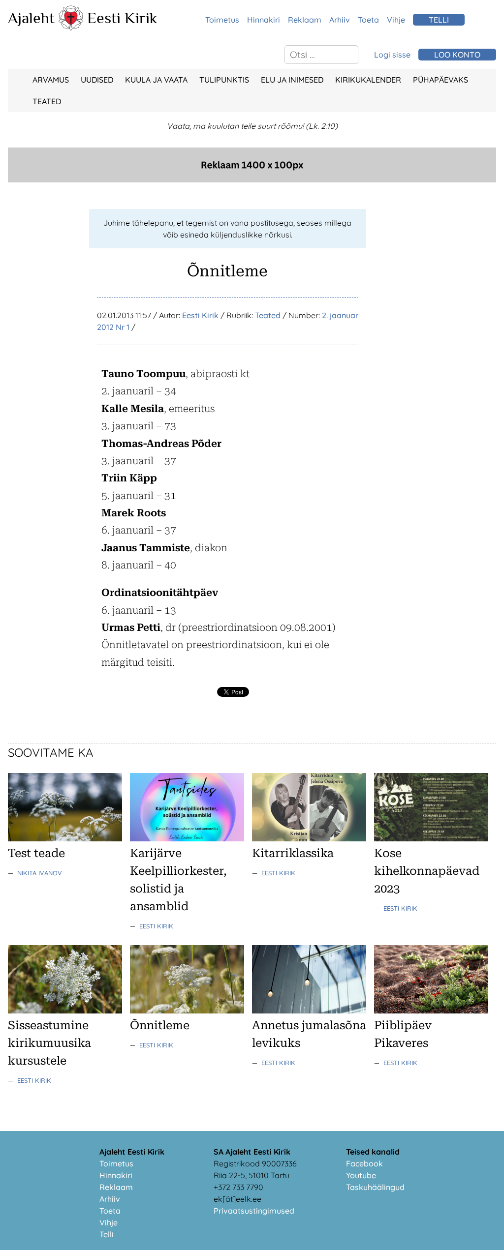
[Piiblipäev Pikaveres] (431, 1010)
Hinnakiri (263, 20)
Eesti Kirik (122, 18)
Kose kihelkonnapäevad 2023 (426, 870)
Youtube (361, 1175)
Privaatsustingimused (254, 1211)
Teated (46, 101)
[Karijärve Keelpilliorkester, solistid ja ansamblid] (187, 838)
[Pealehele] (71, 27)
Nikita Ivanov (39, 873)
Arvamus (50, 80)
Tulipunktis (224, 80)
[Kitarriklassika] (309, 838)
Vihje (396, 20)
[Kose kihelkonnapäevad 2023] (431, 838)
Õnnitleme (159, 1025)
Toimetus (222, 20)
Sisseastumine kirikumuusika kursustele (49, 1043)
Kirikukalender (368, 80)
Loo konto (457, 55)
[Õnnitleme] (187, 1010)
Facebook (364, 1163)
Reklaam (304, 20)
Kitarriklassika (293, 853)
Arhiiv (339, 20)
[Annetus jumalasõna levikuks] (309, 1010)
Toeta (368, 20)
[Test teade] (65, 838)
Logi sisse (392, 55)
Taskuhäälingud (375, 1187)
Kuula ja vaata (156, 80)
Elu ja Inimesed (292, 80)
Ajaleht (31, 18)
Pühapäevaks (440, 80)
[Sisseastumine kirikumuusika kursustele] (65, 1010)
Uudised (97, 80)
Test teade (36, 853)
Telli (106, 1234)
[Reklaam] (252, 179)
